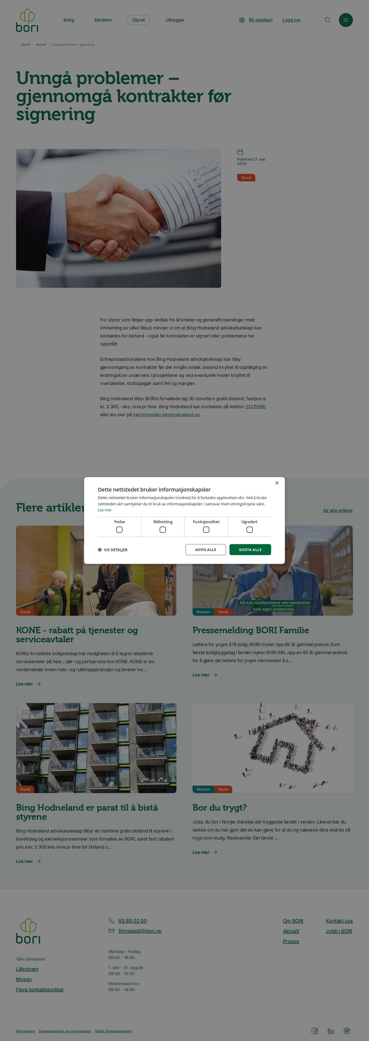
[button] (113, 549)
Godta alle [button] (250, 549)
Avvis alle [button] (205, 549)
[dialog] (184, 520)
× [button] (277, 483)
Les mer (105, 509)
